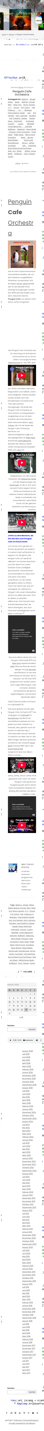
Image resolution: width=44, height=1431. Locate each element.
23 (34, 1006)
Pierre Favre (30, 134)
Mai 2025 (26, 1097)
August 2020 (27, 1247)
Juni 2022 (26, 1180)
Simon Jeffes (28, 143)
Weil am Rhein (15, 151)
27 (22, 1009)
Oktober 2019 (27, 1278)
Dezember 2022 (29, 1161)
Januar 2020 (27, 1269)
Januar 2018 (27, 1342)
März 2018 (26, 1336)
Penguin (20, 202)
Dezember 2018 (28, 1308)
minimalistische (24, 441)
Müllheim (12, 129)
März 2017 (26, 1373)
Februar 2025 (27, 1106)
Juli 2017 (25, 1361)
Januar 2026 (27, 1072)
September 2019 (29, 1281)
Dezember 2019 (28, 1272)
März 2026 (26, 1066)
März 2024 (26, 1134)
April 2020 (26, 1259)
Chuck (16, 107)
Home (4, 34)
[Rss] (37, 1413)
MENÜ (39, 20)
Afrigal (11, 34)
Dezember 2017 (28, 1345)
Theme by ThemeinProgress (26, 1420)
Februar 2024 (27, 1137)
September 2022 (29, 1170)
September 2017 (29, 1354)
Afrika (10, 102)
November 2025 (29, 1078)
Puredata (12, 137)
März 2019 (26, 1299)
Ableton (25, 99)
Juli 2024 (26, 1124)
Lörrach (11, 124)
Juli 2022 (25, 1177)
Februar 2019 (27, 1302)
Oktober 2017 (27, 1351)
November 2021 (28, 1201)
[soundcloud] (11, 1413)
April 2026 (26, 1063)
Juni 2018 (26, 1327)
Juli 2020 (26, 1250)
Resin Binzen (27, 137)
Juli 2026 (26, 1054)
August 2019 (27, 1284)
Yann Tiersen (29, 154)
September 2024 (29, 1118)
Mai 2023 (26, 1149)
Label (12, 666)
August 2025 (27, 1088)
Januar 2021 (27, 1232)
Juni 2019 (26, 1290)
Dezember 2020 (29, 1235)
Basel (17, 102)
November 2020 (29, 1238)
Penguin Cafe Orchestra (19, 132)
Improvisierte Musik (16, 113)
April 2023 (26, 1152)
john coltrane (21, 116)
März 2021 (26, 1226)
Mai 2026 (26, 1060)
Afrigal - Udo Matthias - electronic (22, 14)
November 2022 (29, 1164)
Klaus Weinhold (15, 121)
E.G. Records (30, 669)
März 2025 (26, 1103)
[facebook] (7, 1413)
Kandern (32, 116)
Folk (33, 107)
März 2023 (26, 1155)
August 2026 (27, 1051)
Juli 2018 (25, 1324)
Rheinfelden (13, 140)
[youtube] (20, 1413)
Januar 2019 (27, 1305)
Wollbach (18, 154)
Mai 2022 (26, 1183)
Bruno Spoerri (29, 105)
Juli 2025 (25, 1091)
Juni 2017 (26, 1364)
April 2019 (26, 1296)
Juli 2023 (25, 1143)
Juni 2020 (26, 1253)
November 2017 (28, 1348)
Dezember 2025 (29, 1075)
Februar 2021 (27, 1229)
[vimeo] (24, 1413)
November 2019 (28, 1275)
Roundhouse (13, 143)
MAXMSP (30, 124)
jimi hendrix (18, 920)
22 (30, 1006)
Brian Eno (18, 105)
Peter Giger (24, 942)
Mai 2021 (25, 1220)
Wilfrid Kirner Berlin (26, 960)
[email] (33, 1413)
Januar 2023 (27, 1158)
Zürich (10, 156)
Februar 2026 (27, 1069)
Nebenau (21, 129)
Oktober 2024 (28, 1115)
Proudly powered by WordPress (22, 1423)
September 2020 (29, 1244)
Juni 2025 (26, 1094)
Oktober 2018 (27, 1315)
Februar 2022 (27, 1192)
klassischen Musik (28, 479)
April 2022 (26, 1186)
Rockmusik (28, 140)
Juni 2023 (26, 1146)
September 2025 (29, 1085)
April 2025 (26, 1100)
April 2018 (26, 1333)
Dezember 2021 (28, 1198)
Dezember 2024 (29, 1112)
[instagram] (29, 1413)
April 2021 (26, 1223)
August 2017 (27, 1358)
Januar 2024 (27, 1140)
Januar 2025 (27, 1109)
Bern (10, 105)
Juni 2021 (26, 1216)
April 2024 (26, 1131)
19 (18, 1006)
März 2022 (26, 1189)
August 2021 (27, 1210)
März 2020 (26, 1262)
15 (30, 1002)
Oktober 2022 (28, 1167)
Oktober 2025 (28, 1082)
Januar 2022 (27, 1195)
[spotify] (15, 1413)
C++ (9, 107)
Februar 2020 (27, 1266)
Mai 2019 (25, 1293)
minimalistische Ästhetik (20, 126)
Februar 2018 (27, 1339)
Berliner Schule (28, 102)
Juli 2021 (25, 1213)
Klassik (32, 118)
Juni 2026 (26, 1057)
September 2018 (29, 1318)
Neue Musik (31, 129)
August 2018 (27, 1321)
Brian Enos (16, 663)
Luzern (20, 124)
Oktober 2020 (28, 1241)
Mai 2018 (25, 1330)
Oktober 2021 (27, 1204)
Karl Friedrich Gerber (18, 118)
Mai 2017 (25, 1367)
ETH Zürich (25, 107)
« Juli (21, 1017)
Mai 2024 (26, 1128)
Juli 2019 (25, 1287)
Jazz (29, 113)
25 (14, 1009)
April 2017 (26, 1370)
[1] (23, 613)
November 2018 (28, 1312)
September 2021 (29, 1207)
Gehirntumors (14, 362)
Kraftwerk (30, 121)
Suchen (10, 1025)
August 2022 (27, 1174)
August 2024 (27, 1121)
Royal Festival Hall (15, 749)
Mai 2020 (26, 1256)
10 (9, 1002)
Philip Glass (18, 134)
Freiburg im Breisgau (20, 110)
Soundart (12, 145)
